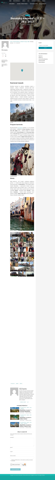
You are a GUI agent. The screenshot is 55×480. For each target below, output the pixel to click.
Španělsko (22, 408)
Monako (22, 423)
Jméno (11, 447)
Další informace (42, 3)
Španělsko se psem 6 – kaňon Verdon (26, 418)
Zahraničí (22, 41)
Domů (11, 41)
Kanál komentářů (42, 60)
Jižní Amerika (11, 3)
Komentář (12, 437)
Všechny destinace (16, 41)
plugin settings (42, 475)
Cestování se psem (33, 3)
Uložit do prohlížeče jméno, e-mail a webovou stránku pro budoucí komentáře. (22, 460)
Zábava (17, 383)
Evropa (25, 41)
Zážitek (21, 383)
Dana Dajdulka (5, 50)
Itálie (27, 15)
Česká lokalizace (42, 62)
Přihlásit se (41, 57)
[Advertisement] (22, 53)
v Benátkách (20, 127)
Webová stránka (13, 455)
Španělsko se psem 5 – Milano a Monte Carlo (26, 425)
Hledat (45, 47)
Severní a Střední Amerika (22, 3)
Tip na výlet (13, 383)
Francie (28, 407)
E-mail (11, 451)
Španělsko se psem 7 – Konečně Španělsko (26, 411)
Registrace (41, 55)
